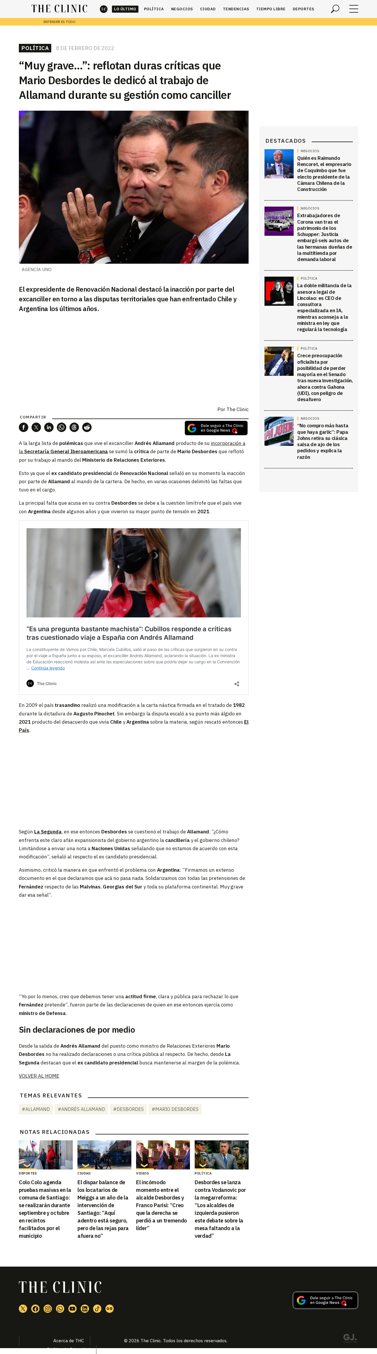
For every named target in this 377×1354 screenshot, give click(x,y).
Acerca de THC (68, 1340)
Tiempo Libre (271, 8)
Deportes (303, 8)
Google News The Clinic (109, 1309)
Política (154, 8)
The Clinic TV (72, 1309)
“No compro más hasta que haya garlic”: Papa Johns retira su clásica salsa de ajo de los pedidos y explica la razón (322, 441)
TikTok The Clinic (97, 1309)
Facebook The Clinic (35, 1309)
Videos (142, 1173)
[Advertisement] (133, 780)
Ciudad (208, 8)
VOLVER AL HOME (39, 1076)
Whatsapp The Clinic (60, 1309)
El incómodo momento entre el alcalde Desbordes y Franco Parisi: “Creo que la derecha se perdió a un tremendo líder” (161, 1205)
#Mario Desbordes (175, 1109)
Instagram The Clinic (48, 1309)
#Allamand (36, 1109)
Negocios (182, 8)
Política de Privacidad (68, 1349)
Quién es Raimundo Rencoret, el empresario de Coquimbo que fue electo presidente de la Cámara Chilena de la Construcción (324, 173)
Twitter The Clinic (23, 1309)
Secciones (353, 9)
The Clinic (104, 9)
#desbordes (128, 1109)
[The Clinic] (59, 9)
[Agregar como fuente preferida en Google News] (325, 1307)
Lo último (125, 8)
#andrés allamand (81, 1109)
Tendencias (236, 8)
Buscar (335, 9)
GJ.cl (350, 1339)
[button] (23, 427)
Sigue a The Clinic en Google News (216, 428)
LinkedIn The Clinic (85, 1309)
